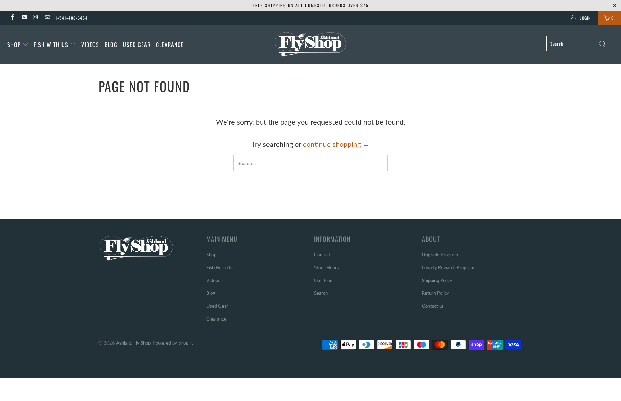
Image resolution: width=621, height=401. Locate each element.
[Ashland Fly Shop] (310, 44)
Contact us (433, 306)
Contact (322, 254)
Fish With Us (52, 44)
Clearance (170, 44)
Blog (111, 44)
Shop (14, 44)
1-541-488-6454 (71, 18)
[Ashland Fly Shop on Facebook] (12, 17)
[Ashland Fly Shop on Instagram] (35, 17)
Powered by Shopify (173, 343)
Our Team (324, 280)
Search (321, 293)
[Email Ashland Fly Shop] (47, 17)
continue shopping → (336, 144)
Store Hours (326, 267)
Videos (90, 44)
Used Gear (137, 44)
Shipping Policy (437, 280)
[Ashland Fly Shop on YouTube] (23, 17)
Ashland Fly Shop (133, 343)
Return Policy (435, 293)
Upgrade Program (440, 254)
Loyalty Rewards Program (448, 267)
